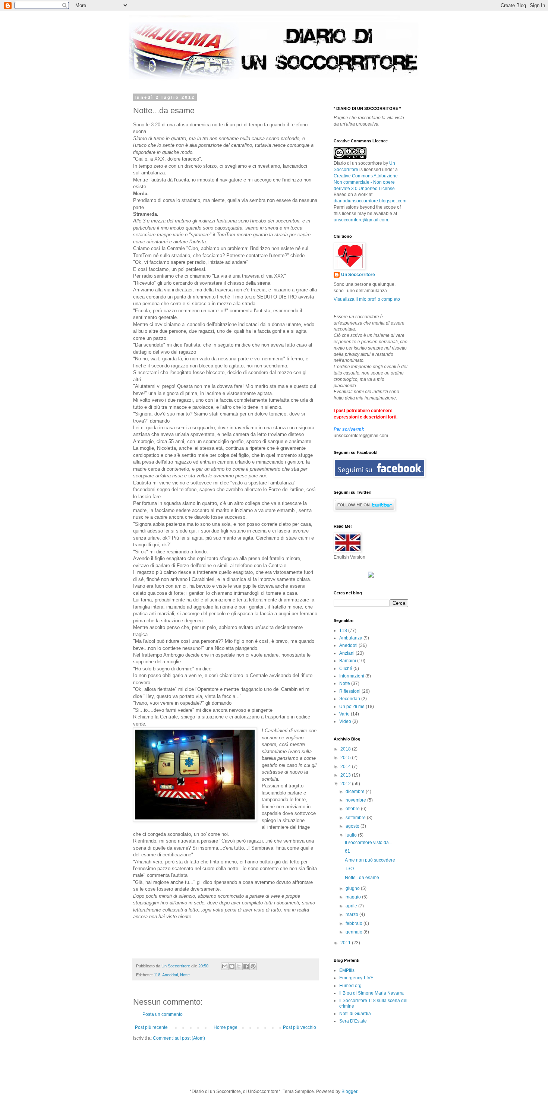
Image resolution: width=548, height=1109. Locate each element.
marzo (352, 914)
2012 (346, 783)
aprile (352, 906)
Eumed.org (350, 985)
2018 (346, 749)
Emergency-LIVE (356, 977)
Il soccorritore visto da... (368, 842)
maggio (354, 897)
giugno (353, 888)
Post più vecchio (299, 1027)
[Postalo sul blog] (232, 966)
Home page (225, 1027)
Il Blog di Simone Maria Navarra (371, 993)
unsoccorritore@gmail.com (361, 219)
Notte (185, 975)
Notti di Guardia (355, 1013)
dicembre (356, 791)
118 (157, 975)
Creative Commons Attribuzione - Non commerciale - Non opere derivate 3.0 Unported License (367, 182)
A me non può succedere (370, 860)
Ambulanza (350, 638)
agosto (353, 826)
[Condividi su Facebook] (246, 966)
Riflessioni (349, 691)
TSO (349, 868)
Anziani (347, 653)
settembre (356, 817)
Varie (344, 714)
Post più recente (151, 1027)
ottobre (353, 808)
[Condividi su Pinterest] (253, 966)
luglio (352, 835)
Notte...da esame (362, 877)
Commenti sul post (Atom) (179, 1038)
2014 (346, 766)
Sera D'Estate (353, 1021)
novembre (356, 800)
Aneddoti (170, 975)
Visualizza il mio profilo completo (367, 299)
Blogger (349, 1091)
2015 (346, 757)
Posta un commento (162, 1014)
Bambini (347, 660)
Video (345, 721)
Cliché (345, 668)
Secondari (349, 698)
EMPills (347, 970)
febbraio (354, 923)
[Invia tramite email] (225, 966)
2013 (346, 775)
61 (347, 851)
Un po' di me (352, 706)
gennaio (354, 932)
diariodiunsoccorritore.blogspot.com (370, 200)
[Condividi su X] (239, 966)
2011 (346, 942)
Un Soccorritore (176, 966)
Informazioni (351, 676)
